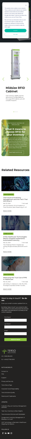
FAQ (2, 374)
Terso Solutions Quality (8, 392)
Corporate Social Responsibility (10, 389)
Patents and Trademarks (8, 396)
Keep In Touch (15, 339)
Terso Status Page (6, 385)
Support (3, 377)
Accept (15, 30)
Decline (15, 34)
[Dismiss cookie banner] (25, 5)
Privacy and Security (7, 381)
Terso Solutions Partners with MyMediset (13, 414)
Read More (7, 211)
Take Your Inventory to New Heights (12, 411)
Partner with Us (15, 152)
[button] (27, 79)
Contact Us (4, 371)
